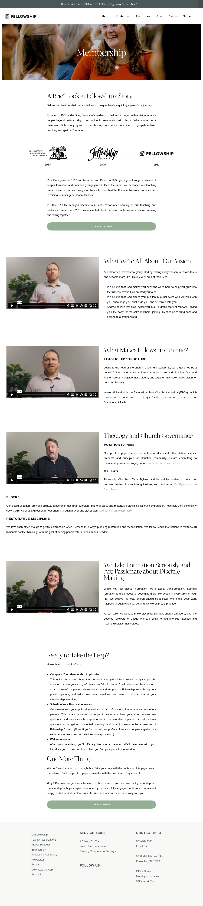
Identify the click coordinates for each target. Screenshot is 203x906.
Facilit (35, 839)
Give (159, 16)
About (106, 16)
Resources (143, 16)
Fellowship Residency (44, 854)
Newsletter (37, 859)
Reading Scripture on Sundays (98, 851)
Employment (39, 849)
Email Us (141, 846)
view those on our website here (163, 463)
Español (36, 874)
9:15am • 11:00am (90, 841)
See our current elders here (115, 510)
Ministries (123, 16)
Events (173, 16)
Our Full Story (101, 226)
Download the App (42, 869)
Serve (187, 16)
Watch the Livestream (93, 846)
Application (101, 804)
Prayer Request (41, 844)
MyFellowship (39, 834)
